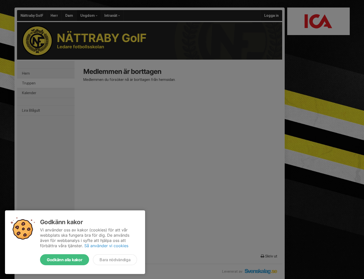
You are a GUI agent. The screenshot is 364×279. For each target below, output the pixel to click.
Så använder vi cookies (106, 245)
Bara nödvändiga (115, 259)
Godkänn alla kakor (64, 259)
